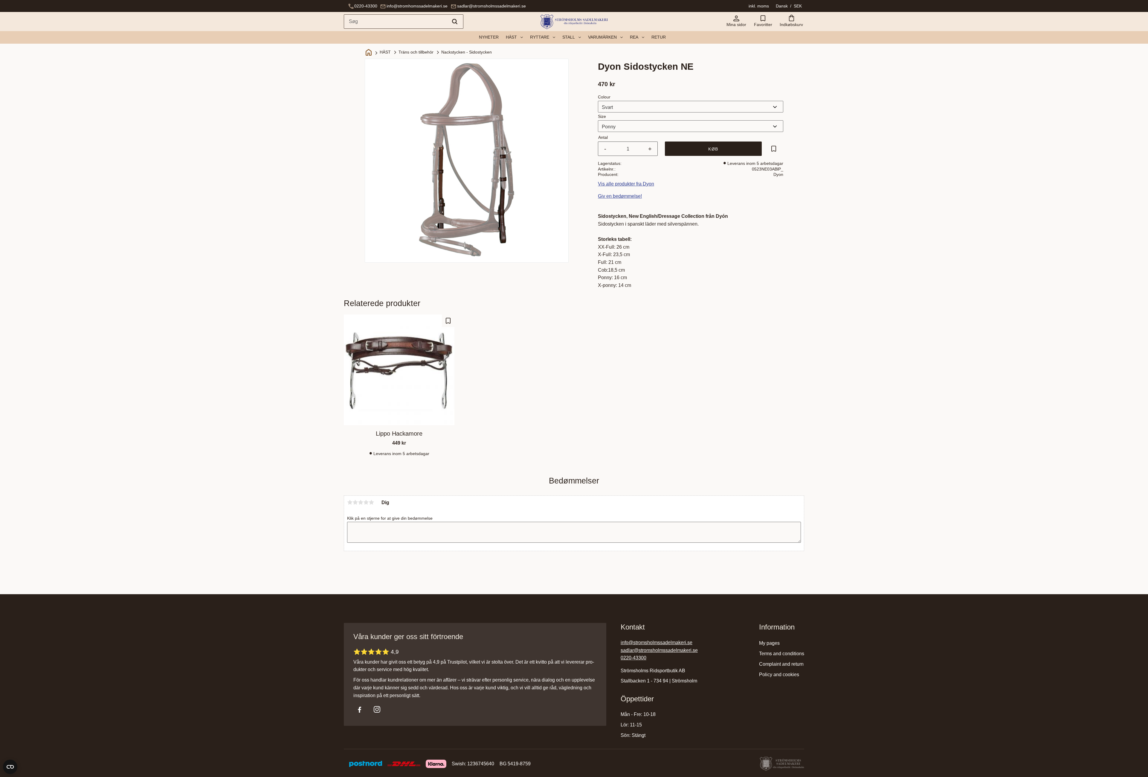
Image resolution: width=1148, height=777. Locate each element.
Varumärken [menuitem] (602, 37)
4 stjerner (366, 502)
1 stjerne (349, 502)
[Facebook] (359, 709)
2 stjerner (355, 502)
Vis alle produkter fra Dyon (626, 183)
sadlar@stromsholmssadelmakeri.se (491, 6)
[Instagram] (377, 709)
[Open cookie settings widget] (10, 767)
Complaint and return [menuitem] (781, 664)
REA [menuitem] (634, 37)
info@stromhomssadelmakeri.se (417, 6)
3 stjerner (360, 502)
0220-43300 (365, 6)
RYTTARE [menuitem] (539, 37)
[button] (763, 21)
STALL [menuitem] (568, 37)
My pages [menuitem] (769, 643)
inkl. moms (759, 6)
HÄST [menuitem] (511, 37)
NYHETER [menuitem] (489, 37)
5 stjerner (371, 502)
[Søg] (454, 21)
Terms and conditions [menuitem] (781, 653)
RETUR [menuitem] (658, 37)
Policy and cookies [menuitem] (779, 674)
